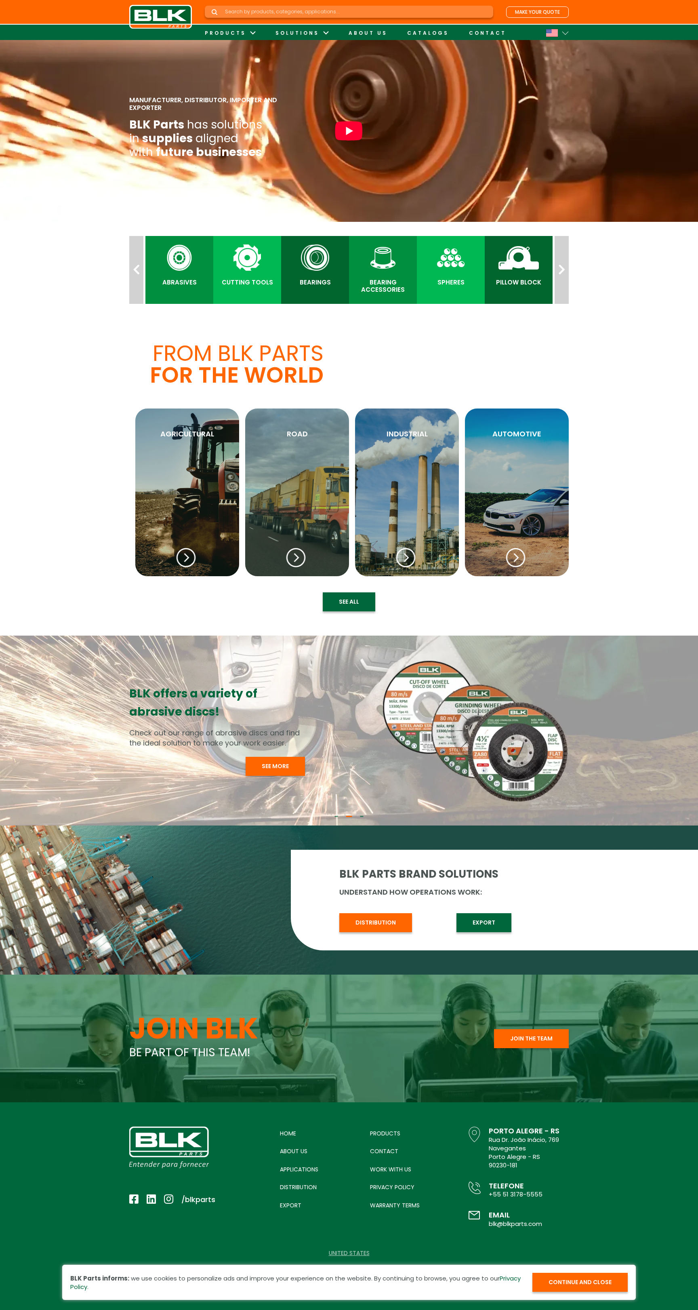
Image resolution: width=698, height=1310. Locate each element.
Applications (299, 1169)
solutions (297, 32)
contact (487, 32)
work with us (390, 1169)
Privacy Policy (392, 1187)
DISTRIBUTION (375, 922)
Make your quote (537, 11)
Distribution (298, 1187)
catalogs (428, 32)
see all (349, 602)
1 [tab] (336, 816)
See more (275, 761)
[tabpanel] (349, 731)
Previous (136, 270)
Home (288, 1133)
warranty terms (395, 1205)
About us (368, 32)
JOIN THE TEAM (531, 1038)
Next (562, 270)
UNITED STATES (349, 1253)
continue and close (580, 1282)
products (225, 32)
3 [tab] (360, 816)
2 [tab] (348, 816)
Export (290, 1205)
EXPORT (484, 922)
